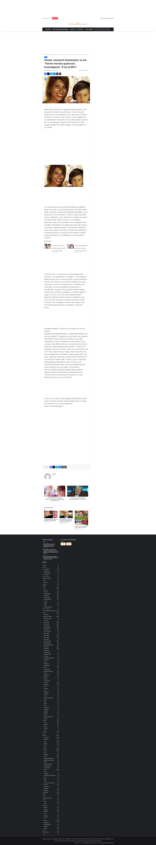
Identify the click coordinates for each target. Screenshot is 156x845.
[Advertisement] (78, 8)
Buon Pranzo (46, 637)
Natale (45, 608)
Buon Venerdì (46, 640)
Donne (44, 584)
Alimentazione (47, 673)
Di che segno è (47, 771)
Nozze (45, 709)
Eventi (45, 690)
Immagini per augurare (47, 620)
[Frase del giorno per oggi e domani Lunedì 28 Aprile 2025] (63, 547)
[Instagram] (107, 18)
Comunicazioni (46, 578)
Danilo (47, 70)
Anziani (44, 570)
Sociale (45, 718)
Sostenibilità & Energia (47, 801)
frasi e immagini (46, 612)
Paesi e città (46, 710)
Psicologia (46, 712)
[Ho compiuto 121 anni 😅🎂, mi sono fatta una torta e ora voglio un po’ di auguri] (47, 246)
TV (44, 822)
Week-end (46, 794)
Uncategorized (46, 835)
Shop (44, 799)
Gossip (44, 616)
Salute (44, 797)
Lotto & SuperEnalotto (48, 701)
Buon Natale (46, 633)
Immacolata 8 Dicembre (49, 661)
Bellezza (45, 682)
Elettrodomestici (47, 576)
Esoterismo (46, 688)
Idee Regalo (46, 695)
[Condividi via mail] (57, 74)
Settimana (46, 792)
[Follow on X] (49, 70)
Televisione (45, 824)
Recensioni (46, 731)
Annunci (44, 569)
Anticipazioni (46, 826)
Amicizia (45, 593)
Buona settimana (47, 646)
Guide (45, 693)
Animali (45, 676)
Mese (45, 784)
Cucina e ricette (46, 580)
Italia (52, 54)
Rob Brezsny (46, 790)
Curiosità (46, 686)
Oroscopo (48, 29)
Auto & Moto (46, 678)
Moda (45, 705)
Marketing (46, 814)
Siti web (45, 818)
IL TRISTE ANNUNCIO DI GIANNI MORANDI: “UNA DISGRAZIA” (50, 522)
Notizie (49, 54)
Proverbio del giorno (48, 610)
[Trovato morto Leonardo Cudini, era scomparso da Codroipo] (81, 520)
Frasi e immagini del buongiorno (60, 29)
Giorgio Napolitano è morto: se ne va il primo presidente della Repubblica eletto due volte (65, 523)
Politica (45, 748)
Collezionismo (47, 684)
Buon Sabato (46, 639)
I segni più (46, 777)
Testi (45, 733)
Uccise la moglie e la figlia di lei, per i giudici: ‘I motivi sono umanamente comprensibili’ (81, 248)
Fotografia (46, 692)
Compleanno (46, 599)
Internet (45, 813)
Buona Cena (46, 642)
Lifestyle (72, 29)
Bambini (45, 680)
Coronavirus (46, 741)
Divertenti (46, 743)
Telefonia (46, 820)
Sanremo (46, 830)
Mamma (45, 586)
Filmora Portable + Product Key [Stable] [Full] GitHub (69, 18)
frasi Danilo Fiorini (47, 603)
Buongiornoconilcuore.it (49, 762)
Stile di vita (45, 809)
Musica (44, 724)
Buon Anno (46, 595)
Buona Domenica (47, 644)
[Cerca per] (109, 29)
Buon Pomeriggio (47, 635)
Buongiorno (46, 652)
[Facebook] (102, 18)
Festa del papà (47, 656)
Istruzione (46, 697)
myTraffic (45, 735)
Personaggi (45, 796)
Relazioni (46, 714)
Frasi (44, 591)
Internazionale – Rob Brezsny (50, 779)
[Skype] (51, 74)
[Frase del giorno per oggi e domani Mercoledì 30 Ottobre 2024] (68, 547)
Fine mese (46, 659)
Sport (44, 803)
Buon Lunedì (46, 627)
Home (46, 54)
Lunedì (45, 606)
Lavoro (45, 699)
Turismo (45, 722)
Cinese (45, 765)
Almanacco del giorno (48, 675)
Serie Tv (45, 831)
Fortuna (45, 775)
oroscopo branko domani (49, 786)
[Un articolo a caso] (111, 18)
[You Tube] (105, 18)
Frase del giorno (47, 601)
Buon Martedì (46, 629)
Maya (45, 782)
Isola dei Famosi (47, 828)
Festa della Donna (47, 658)
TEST (44, 833)
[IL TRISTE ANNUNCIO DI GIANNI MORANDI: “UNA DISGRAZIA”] (51, 517)
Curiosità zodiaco (47, 769)
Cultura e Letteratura (47, 582)
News (45, 729)
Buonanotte (46, 650)
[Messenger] (54, 74)
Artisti (45, 726)
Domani (45, 773)
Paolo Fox (46, 788)
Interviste (46, 727)
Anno (45, 756)
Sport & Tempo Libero (48, 720)
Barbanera (46, 758)
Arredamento (46, 574)
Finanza (44, 589)
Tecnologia (80, 29)
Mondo (45, 746)
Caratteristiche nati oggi (49, 763)
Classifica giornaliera (48, 767)
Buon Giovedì (46, 625)
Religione (46, 716)
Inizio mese (46, 663)
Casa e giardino (89, 29)
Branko (45, 760)
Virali (45, 750)
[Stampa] (60, 74)
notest (44, 737)
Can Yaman (46, 618)
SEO (45, 816)
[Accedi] (109, 18)
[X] (104, 18)
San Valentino (46, 669)
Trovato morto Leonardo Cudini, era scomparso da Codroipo (80, 530)
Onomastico (46, 667)
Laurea (45, 605)
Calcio (45, 805)
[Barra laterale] (113, 18)
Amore (45, 754)
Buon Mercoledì (47, 597)
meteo (45, 703)
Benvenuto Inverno (48, 622)
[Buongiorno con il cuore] (78, 23)
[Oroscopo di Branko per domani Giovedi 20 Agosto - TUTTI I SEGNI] (77, 493)
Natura (45, 707)
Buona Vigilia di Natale (48, 648)
